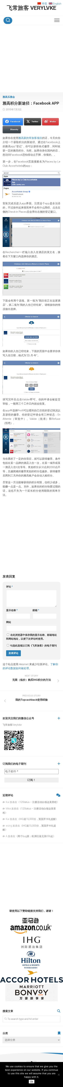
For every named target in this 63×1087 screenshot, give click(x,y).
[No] (58, 1074)
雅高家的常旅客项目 (30, 138)
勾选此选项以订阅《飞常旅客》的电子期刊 (33, 645)
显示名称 (12, 610)
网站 (8, 622)
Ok (31, 1081)
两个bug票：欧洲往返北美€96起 (35, 836)
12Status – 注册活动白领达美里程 (38, 802)
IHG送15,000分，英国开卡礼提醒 (38, 819)
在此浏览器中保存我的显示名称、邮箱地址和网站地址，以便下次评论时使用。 (31, 636)
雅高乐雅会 (9, 96)
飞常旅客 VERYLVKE (31, 8)
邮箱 (36, 610)
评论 (9, 586)
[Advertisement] (31, 59)
